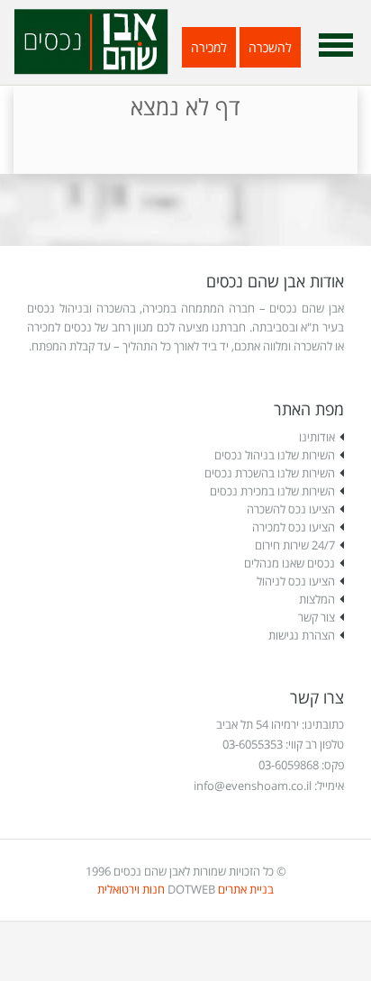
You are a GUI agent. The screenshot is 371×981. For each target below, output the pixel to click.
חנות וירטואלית (131, 889)
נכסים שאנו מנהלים (289, 563)
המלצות (317, 599)
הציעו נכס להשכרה (291, 509)
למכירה (209, 47)
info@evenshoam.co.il (253, 785)
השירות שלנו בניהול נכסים (274, 455)
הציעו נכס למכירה (293, 527)
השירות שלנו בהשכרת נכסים (269, 473)
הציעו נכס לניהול (296, 581)
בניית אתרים (246, 889)
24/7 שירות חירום (295, 545)
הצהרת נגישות (301, 635)
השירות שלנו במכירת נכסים (272, 491)
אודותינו (317, 437)
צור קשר (316, 617)
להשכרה (270, 47)
